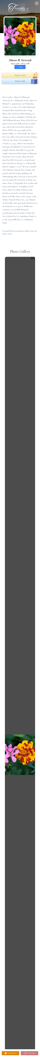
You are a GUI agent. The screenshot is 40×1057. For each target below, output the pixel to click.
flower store (7, 234)
